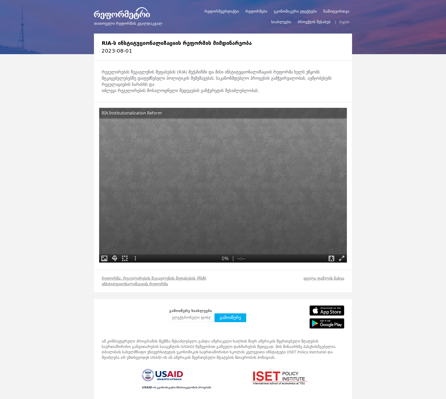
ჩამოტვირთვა (336, 11)
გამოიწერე (230, 317)
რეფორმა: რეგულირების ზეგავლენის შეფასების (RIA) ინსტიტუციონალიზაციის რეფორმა (154, 281)
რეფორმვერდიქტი (221, 11)
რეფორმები (256, 11)
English (344, 22)
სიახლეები (281, 22)
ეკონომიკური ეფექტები (295, 11)
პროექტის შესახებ (314, 22)
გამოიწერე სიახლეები (190, 311)
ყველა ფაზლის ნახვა (324, 278)
